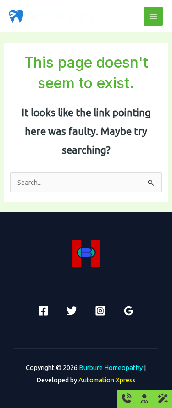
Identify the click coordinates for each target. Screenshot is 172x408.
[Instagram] (100, 311)
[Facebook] (43, 311)
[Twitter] (72, 311)
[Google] (128, 311)
